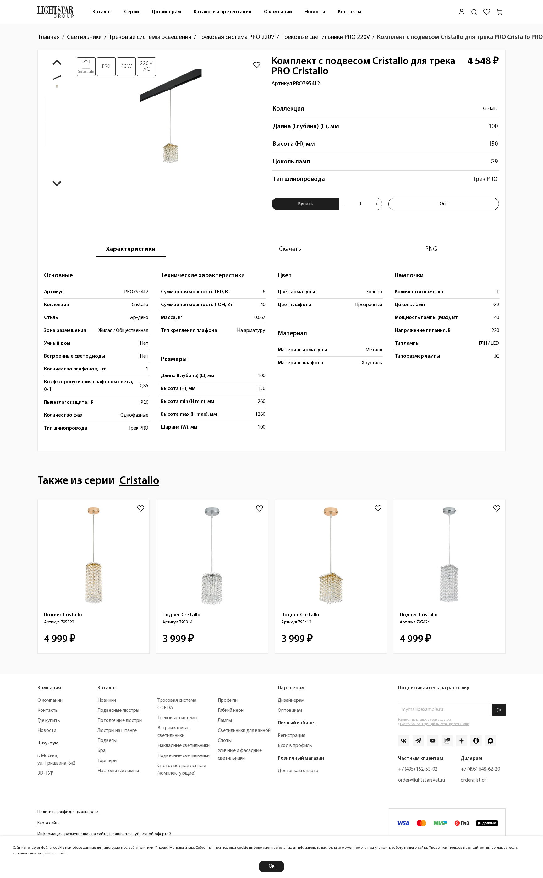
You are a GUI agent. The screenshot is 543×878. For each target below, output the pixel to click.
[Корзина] (499, 12)
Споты (225, 740)
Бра (101, 750)
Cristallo (490, 109)
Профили (228, 700)
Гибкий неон (231, 710)
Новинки (106, 700)
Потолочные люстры (119, 720)
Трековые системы (177, 718)
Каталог (102, 11)
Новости (314, 11)
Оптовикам (290, 710)
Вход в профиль (295, 745)
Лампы (225, 720)
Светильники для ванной (244, 730)
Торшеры (107, 760)
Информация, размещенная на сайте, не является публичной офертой (104, 834)
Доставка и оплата (298, 770)
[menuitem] (102, 12)
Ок (271, 866)
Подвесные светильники (183, 755)
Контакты (349, 11)
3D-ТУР (45, 773)
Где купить (48, 720)
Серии (131, 11)
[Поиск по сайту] (474, 12)
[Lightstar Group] (55, 12)
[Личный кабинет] (461, 12)
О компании (278, 11)
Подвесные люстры (118, 710)
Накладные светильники (183, 745)
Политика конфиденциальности (67, 812)
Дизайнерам (166, 11)
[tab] (131, 249)
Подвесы (107, 740)
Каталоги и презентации (222, 11)
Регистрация (291, 735)
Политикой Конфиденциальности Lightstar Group (434, 724)
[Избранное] (486, 12)
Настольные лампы (118, 770)
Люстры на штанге (117, 730)
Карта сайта (48, 823)
